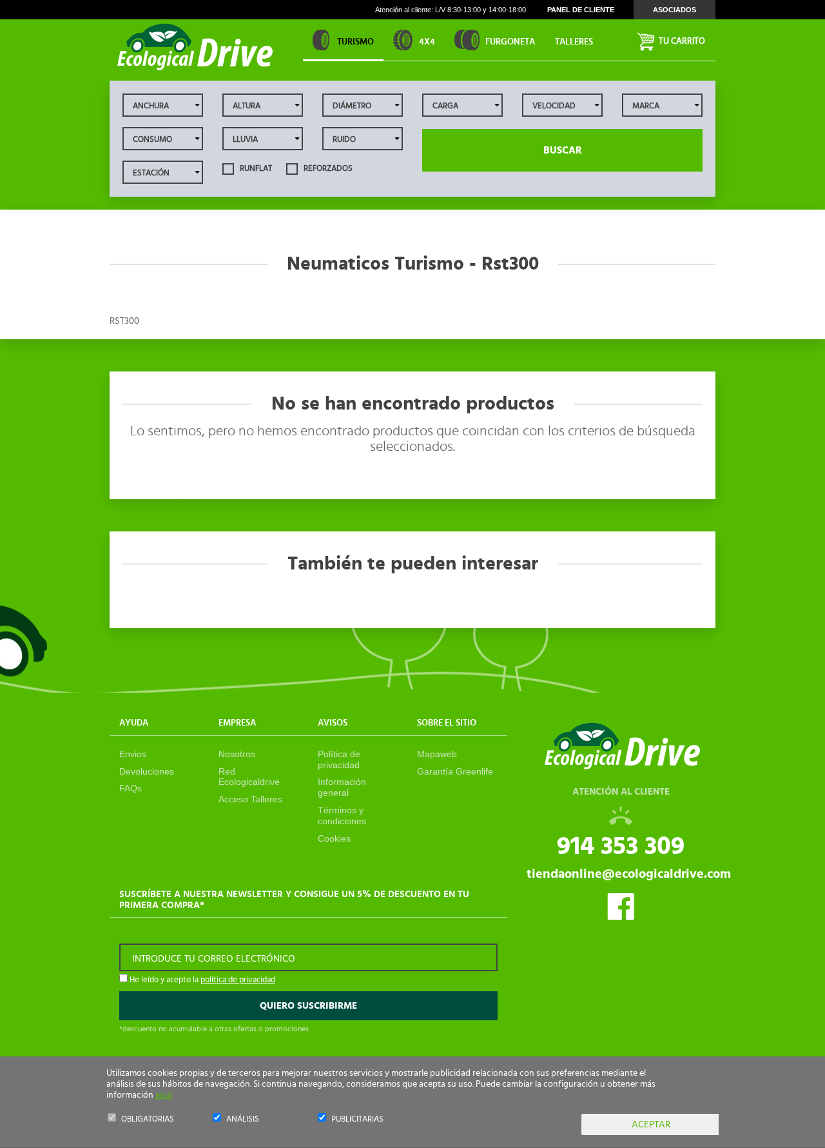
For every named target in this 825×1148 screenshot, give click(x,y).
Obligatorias (147, 1119)
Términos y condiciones (342, 815)
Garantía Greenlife (455, 771)
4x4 (427, 41)
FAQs (130, 788)
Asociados (674, 10)
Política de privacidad (339, 759)
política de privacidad (237, 980)
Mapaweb (437, 754)
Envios (132, 754)
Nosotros (236, 754)
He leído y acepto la (201, 980)
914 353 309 (620, 846)
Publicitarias (357, 1119)
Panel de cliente (580, 10)
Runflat (255, 168)
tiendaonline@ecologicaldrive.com (629, 873)
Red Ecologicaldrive (249, 776)
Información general (342, 787)
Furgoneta (510, 41)
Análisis (242, 1119)
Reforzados (327, 168)
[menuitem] (574, 40)
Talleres (574, 41)
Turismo (355, 41)
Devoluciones (146, 771)
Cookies (334, 838)
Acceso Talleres (250, 799)
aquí (163, 1095)
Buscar (562, 150)
